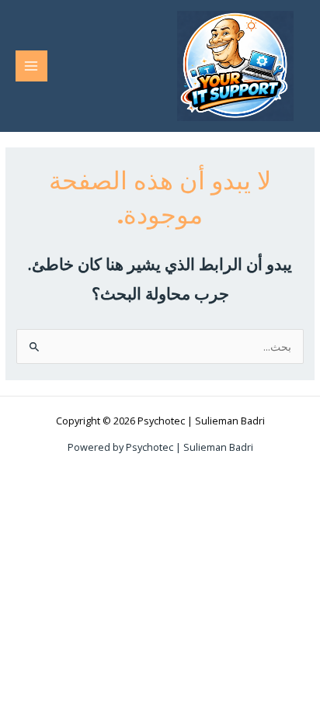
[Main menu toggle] (31, 66)
